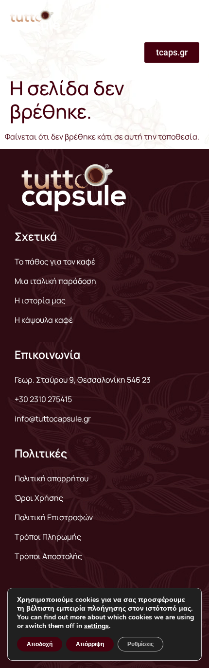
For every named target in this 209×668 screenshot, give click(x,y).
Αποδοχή (39, 644)
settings (96, 626)
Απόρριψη (90, 644)
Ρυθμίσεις (140, 644)
